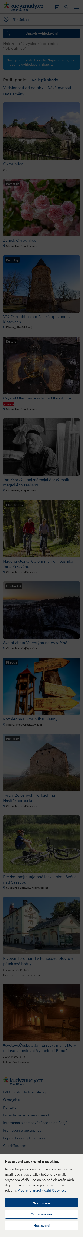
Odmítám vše (41, 1214)
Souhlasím (41, 1203)
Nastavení (41, 1225)
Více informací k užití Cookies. (42, 1190)
